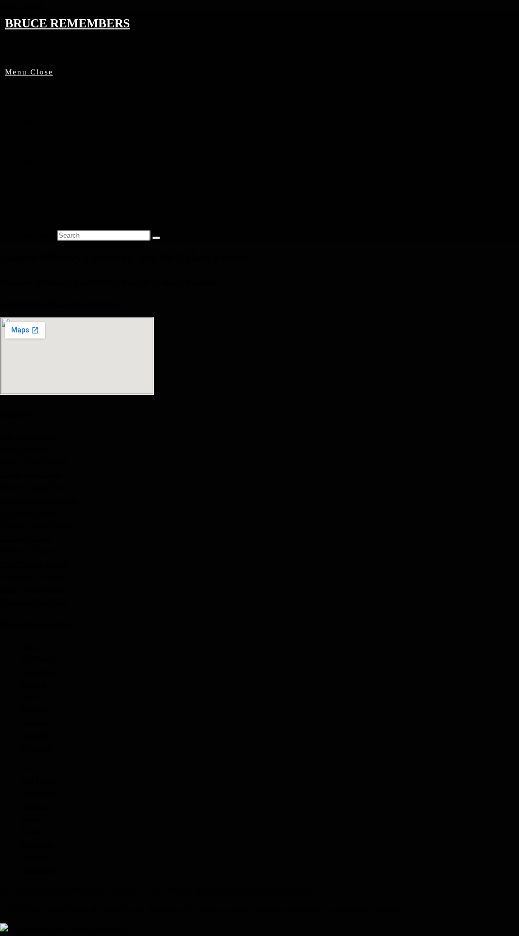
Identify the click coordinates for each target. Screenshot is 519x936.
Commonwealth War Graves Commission (59, 303)
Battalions (36, 174)
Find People (39, 119)
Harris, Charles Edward (33, 462)
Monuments (39, 215)
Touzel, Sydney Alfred (32, 589)
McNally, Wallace (25, 538)
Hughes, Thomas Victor (34, 487)
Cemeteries (37, 201)
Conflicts (34, 146)
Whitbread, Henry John (33, 602)
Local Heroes (41, 133)
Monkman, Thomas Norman (40, 551)
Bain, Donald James (28, 436)
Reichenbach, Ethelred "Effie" (43, 577)
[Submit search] (156, 238)
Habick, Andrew (23, 449)
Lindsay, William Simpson (38, 500)
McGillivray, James (27, 513)
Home (30, 105)
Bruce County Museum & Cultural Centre (254, 890)
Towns (30, 160)
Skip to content (22, 6)
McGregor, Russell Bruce (36, 526)
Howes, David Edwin (30, 474)
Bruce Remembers (67, 23)
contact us (120, 890)
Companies (38, 187)
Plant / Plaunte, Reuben (33, 564)
